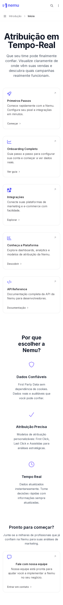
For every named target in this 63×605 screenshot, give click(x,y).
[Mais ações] (58, 5)
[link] (31, 108)
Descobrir (13, 263)
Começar (12, 123)
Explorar (12, 219)
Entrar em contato (18, 586)
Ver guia (12, 171)
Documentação (16, 307)
